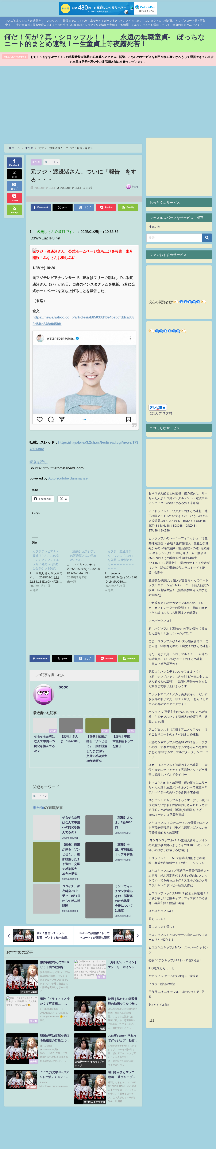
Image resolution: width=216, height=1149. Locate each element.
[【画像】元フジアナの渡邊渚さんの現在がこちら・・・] (86, 566)
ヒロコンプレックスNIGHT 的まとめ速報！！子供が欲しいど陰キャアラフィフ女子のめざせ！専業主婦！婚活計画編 (178, 898)
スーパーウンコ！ (160, 620)
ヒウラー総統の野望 (161, 983)
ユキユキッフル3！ (161, 910)
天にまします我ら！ (161, 926)
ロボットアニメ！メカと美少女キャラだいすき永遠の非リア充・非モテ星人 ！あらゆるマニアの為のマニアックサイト (178, 699)
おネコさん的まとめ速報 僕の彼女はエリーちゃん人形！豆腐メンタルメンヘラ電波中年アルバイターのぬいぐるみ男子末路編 (178, 498)
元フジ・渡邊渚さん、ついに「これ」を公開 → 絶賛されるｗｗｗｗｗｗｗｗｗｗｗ (121, 560)
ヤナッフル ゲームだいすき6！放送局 (173, 975)
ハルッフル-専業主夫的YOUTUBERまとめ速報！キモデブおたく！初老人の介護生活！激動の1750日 (178, 716)
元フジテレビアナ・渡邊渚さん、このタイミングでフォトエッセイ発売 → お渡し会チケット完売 (45, 560)
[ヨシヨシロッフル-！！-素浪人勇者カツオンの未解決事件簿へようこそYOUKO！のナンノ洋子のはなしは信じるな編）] (178, 845)
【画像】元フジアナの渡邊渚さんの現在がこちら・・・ (83, 555)
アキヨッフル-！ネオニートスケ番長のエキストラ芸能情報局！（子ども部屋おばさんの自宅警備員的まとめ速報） (178, 827)
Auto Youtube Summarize (68, 478)
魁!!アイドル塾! (158, 1004)
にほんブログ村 (160, 413)
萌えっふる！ (157, 918)
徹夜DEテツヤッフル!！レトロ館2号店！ (175, 960)
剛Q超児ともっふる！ (162, 968)
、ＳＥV (53, 162)
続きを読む (38, 461)
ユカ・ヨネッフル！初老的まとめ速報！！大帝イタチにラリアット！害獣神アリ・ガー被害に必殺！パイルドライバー (178, 769)
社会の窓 (154, 226)
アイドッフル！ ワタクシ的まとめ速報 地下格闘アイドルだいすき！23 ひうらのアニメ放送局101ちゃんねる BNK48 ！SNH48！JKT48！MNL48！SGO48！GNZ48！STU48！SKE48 (178, 521)
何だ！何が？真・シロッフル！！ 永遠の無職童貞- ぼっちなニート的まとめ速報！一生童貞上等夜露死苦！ (178, 659)
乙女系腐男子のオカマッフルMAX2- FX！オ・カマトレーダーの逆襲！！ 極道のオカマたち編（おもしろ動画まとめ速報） (178, 607)
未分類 (36, 162)
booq (135, 186)
